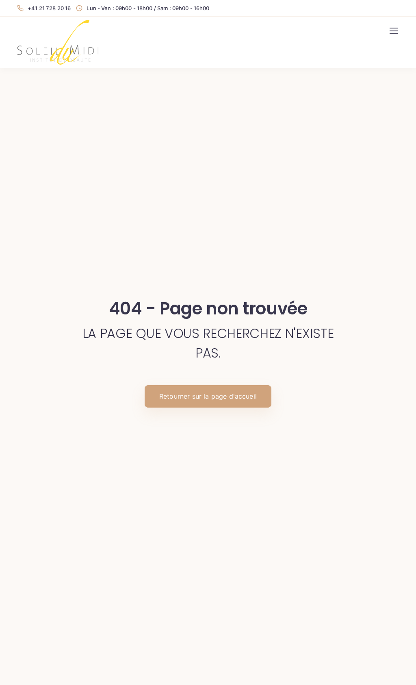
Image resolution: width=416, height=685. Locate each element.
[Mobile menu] (393, 31)
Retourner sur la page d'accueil (208, 396)
